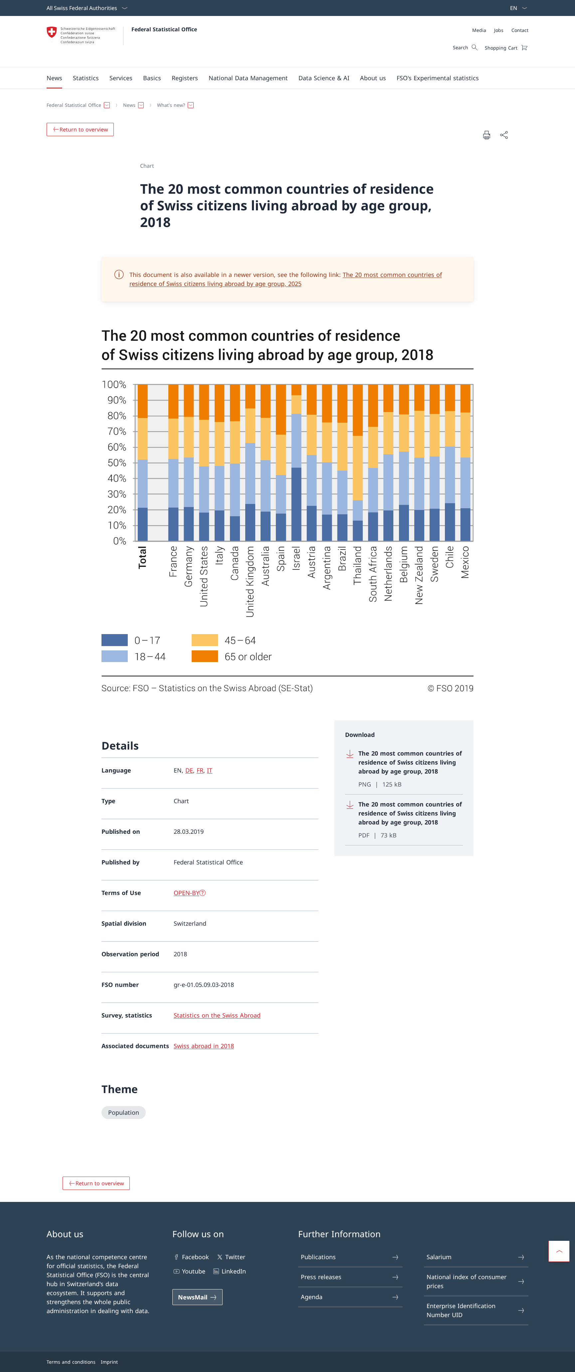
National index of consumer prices (466, 1281)
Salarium (439, 1257)
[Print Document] (486, 135)
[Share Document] (503, 135)
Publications (318, 1257)
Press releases (321, 1277)
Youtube (193, 1271)
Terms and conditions (71, 1362)
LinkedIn (234, 1271)
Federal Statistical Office (164, 29)
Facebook (195, 1257)
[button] (54, 78)
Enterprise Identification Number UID (461, 1310)
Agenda (311, 1297)
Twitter (235, 1257)
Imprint (109, 1362)
